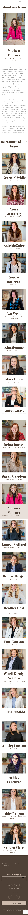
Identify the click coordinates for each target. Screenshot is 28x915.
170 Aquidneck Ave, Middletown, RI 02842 (14, 885)
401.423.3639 (14, 892)
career (17, 863)
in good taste (6, 865)
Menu (20, 1)
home (3, 861)
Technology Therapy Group (15, 910)
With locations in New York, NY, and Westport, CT (14, 888)
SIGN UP (23, 878)
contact (17, 861)
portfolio (5, 863)
